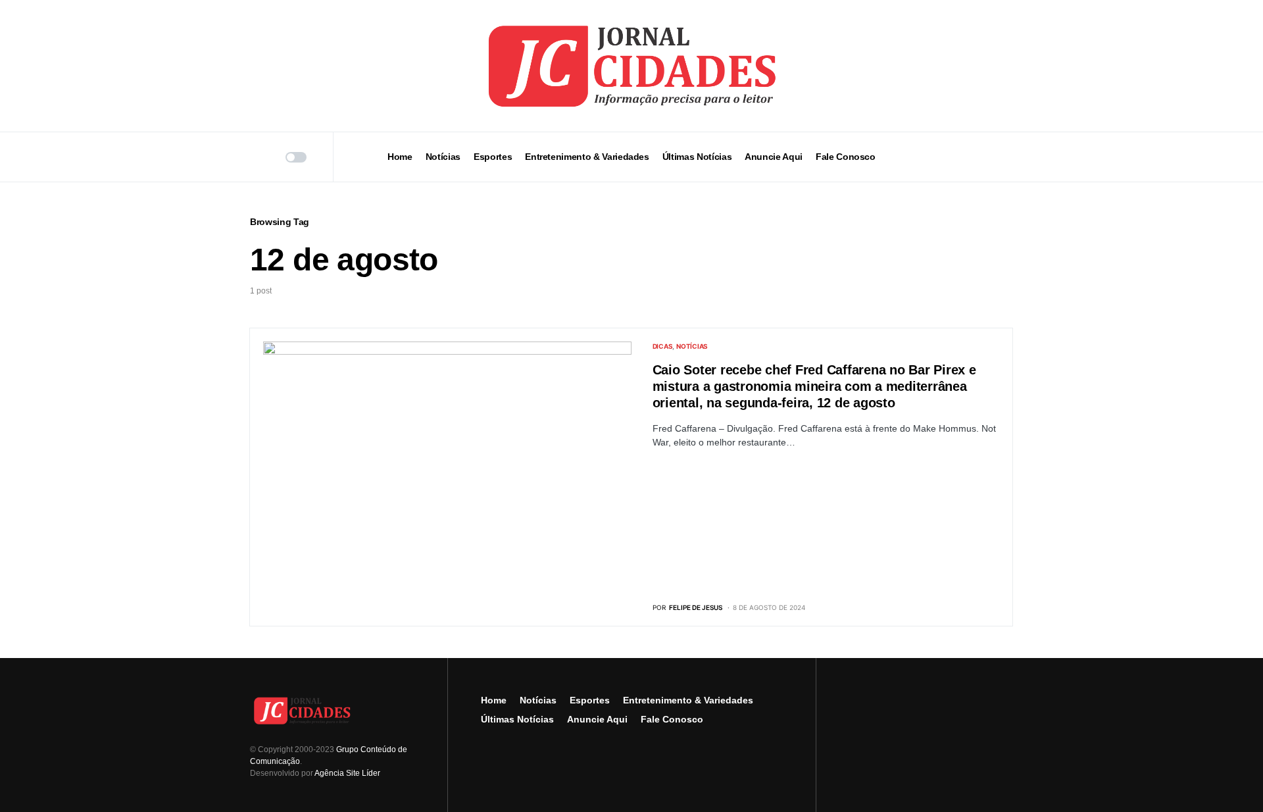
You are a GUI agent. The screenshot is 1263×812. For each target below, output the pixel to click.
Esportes (590, 700)
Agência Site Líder (347, 773)
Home (494, 700)
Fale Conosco (672, 719)
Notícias (692, 346)
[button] (254, 157)
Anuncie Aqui (597, 719)
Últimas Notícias (517, 719)
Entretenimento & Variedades (688, 700)
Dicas (663, 346)
